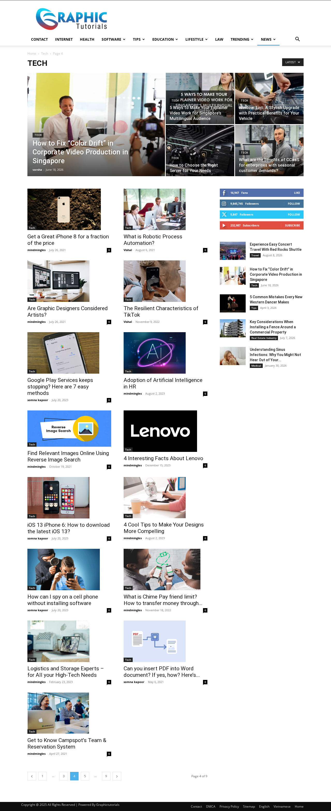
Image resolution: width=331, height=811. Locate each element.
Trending (240, 39)
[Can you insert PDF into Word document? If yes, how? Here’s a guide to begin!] (165, 641)
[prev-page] (31, 776)
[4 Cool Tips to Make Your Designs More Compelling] (165, 497)
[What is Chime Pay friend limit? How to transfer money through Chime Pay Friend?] (165, 569)
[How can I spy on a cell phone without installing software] (69, 569)
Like (297, 193)
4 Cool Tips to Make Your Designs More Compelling (164, 528)
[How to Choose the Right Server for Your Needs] (200, 150)
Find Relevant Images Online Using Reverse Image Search (68, 456)
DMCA (210, 806)
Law (219, 39)
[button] (297, 39)
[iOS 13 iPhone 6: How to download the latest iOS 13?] (69, 497)
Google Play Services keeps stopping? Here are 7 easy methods (60, 386)
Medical (256, 365)
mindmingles (36, 250)
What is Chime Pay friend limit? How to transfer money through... (163, 600)
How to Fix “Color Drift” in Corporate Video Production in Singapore (276, 274)
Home (31, 53)
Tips (137, 39)
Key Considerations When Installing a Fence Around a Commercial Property (273, 327)
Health (87, 39)
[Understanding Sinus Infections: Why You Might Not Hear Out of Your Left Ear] (233, 356)
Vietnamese (282, 806)
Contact (39, 39)
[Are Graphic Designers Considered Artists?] (69, 281)
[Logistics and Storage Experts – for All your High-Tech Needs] (69, 641)
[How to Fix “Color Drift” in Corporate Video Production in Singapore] (96, 124)
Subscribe (292, 225)
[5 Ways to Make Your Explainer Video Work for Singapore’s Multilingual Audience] (200, 98)
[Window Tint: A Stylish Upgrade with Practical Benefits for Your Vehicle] (269, 98)
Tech (44, 53)
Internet (64, 39)
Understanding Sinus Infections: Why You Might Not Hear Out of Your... (275, 354)
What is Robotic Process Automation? (153, 239)
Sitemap (249, 806)
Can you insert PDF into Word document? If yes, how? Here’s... (162, 671)
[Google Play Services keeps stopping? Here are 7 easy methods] (69, 353)
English (264, 806)
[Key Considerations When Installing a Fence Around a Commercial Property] (233, 328)
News (266, 39)
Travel (255, 255)
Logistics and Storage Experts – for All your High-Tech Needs (65, 671)
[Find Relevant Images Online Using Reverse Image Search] (69, 428)
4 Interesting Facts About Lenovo (163, 458)
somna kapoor (37, 400)
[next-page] (116, 776)
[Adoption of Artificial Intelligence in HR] (165, 353)
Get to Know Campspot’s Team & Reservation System (66, 743)
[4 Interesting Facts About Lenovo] (165, 431)
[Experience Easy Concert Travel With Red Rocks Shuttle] (233, 251)
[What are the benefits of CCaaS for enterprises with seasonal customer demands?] (269, 150)
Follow (294, 203)
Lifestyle (194, 39)
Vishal (128, 250)
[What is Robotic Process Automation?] (165, 209)
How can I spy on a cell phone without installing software (62, 600)
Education (163, 39)
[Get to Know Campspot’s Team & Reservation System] (69, 713)
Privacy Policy (229, 806)
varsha (37, 170)
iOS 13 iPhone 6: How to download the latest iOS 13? (68, 528)
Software (111, 39)
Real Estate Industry (263, 338)
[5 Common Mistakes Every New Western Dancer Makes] (233, 303)
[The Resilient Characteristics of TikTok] (165, 281)
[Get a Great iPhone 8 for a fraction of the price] (69, 209)
